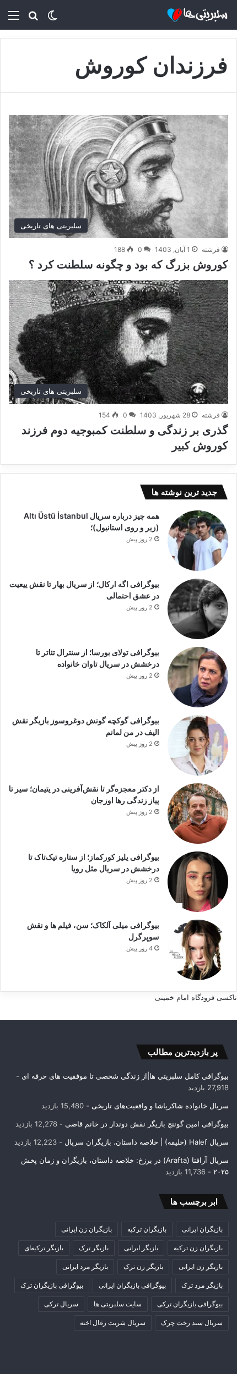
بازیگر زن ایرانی (201, 1266)
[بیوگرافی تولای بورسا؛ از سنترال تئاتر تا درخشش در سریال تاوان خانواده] (198, 677)
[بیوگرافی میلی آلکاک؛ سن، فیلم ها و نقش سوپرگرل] (198, 950)
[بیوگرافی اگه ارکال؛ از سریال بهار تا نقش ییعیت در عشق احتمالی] (198, 609)
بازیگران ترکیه (146, 1229)
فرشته (211, 249)
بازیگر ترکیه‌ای (43, 1248)
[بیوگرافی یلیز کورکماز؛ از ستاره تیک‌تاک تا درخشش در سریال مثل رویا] (198, 881)
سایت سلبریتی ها (118, 1304)
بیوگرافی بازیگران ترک (51, 1285)
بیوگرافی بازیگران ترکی (190, 1304)
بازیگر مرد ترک (202, 1285)
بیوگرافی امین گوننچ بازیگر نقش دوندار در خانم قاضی (147, 1123)
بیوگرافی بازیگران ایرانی (132, 1285)
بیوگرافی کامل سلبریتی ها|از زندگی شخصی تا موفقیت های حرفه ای (125, 1075)
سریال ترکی (61, 1304)
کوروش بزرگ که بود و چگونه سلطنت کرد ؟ (128, 264)
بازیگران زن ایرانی (86, 1229)
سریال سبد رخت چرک (192, 1322)
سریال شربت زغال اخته (113, 1322)
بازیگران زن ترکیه (198, 1248)
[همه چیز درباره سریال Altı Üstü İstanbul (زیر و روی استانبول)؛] (198, 540)
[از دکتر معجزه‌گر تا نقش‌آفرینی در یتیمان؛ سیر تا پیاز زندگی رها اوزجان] (198, 813)
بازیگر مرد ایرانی (85, 1266)
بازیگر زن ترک (143, 1266)
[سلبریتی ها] (185, 15)
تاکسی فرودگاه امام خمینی (196, 997)
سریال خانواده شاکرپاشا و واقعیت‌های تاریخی (160, 1105)
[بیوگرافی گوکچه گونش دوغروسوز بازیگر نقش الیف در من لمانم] (198, 745)
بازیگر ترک (94, 1248)
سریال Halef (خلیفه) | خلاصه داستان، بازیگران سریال (146, 1141)
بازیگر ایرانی (141, 1248)
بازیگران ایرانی (202, 1229)
